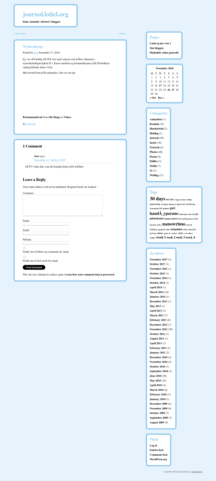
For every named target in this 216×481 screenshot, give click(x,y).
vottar (152, 237)
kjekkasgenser (188, 218)
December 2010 (158, 357)
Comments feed (158, 455)
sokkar (160, 233)
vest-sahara (188, 233)
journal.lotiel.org (45, 14)
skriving (153, 233)
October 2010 (157, 366)
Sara (36, 156)
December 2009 (158, 404)
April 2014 (156, 287)
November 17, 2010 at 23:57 (50, 160)
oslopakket (176, 229)
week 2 (171, 237)
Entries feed (156, 450)
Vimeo (67, 117)
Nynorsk (30, 124)
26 (168, 90)
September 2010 (159, 371)
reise (185, 229)
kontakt (34, 21)
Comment (29, 193)
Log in (153, 445)
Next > (123, 33)
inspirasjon (183, 214)
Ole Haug (54, 117)
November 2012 (158, 329)
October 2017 (157, 264)
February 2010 (158, 394)
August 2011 (157, 338)
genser (166, 208)
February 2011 (158, 348)
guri (172, 208)
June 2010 (155, 376)
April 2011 (156, 343)
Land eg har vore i (160, 43)
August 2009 (157, 422)
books (183, 199)
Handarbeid (157, 128)
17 (160, 85)
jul (197, 214)
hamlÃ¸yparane (164, 213)
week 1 (161, 237)
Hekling (154, 133)
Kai (36, 52)
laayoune (153, 224)
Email (27, 230)
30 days (157, 198)
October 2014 (157, 283)
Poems (153, 156)
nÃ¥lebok (153, 229)
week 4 (190, 237)
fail (187, 204)
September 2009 (159, 418)
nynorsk (189, 224)
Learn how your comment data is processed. (90, 274)
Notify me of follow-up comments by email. (46, 251)
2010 (167, 199)
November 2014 (158, 278)
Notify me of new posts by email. (40, 260)
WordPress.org (158, 459)
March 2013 (157, 315)
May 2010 (155, 380)
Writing (154, 175)
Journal (154, 138)
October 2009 (157, 413)
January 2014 (157, 296)
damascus (172, 204)
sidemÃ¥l (192, 229)
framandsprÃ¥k (156, 208)
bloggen (55, 21)
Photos (153, 152)
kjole (196, 218)
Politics (154, 161)
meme (153, 142)
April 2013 (156, 310)
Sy (151, 170)
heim (25, 21)
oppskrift (161, 229)
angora (178, 199)
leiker (159, 224)
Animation (156, 119)
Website (27, 239)
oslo (168, 229)
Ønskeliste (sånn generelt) (164, 52)
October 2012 (157, 334)
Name (27, 220)
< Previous (20, 33)
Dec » (161, 97)
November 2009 (158, 408)
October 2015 (157, 273)
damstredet (181, 204)
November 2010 (158, 362)
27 (173, 90)
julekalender (157, 218)
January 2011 (157, 352)
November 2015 (158, 269)
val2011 (180, 233)
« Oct (153, 97)
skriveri (45, 21)
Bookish (154, 124)
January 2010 (157, 399)
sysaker (174, 233)
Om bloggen (157, 48)
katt (180, 218)
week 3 (180, 237)
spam (166, 233)
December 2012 (158, 324)
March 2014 (157, 292)
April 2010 (156, 385)
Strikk (153, 166)
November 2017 (158, 259)
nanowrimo (173, 223)
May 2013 (155, 306)
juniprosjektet (171, 218)
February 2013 (158, 320)
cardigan (164, 204)
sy (170, 233)
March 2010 (157, 390)
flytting (192, 204)
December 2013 (158, 301)
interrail (191, 214)
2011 (172, 199)
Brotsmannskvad (32, 117)
